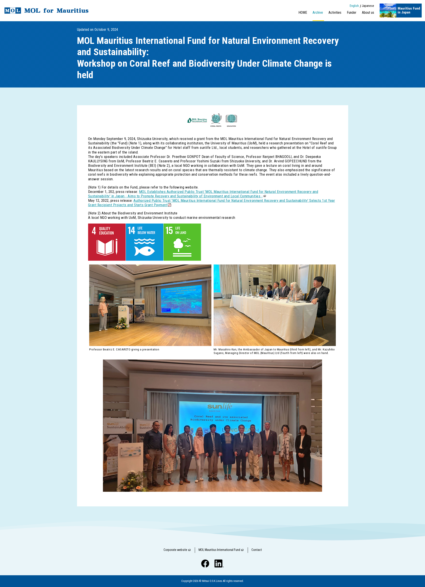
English (354, 6)
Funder (351, 12)
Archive (318, 12)
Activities (334, 12)
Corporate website (175, 550)
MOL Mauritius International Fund (219, 550)
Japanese (368, 6)
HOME (302, 12)
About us (368, 12)
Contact (256, 550)
